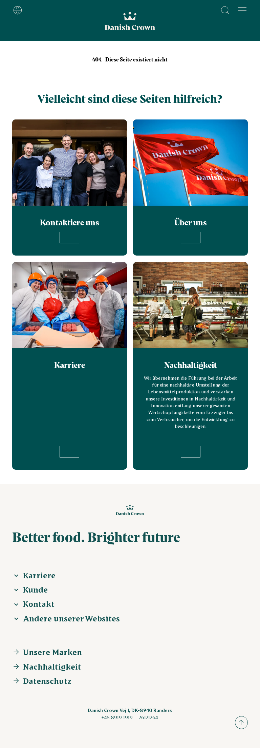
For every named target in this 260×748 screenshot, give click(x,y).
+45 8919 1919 (117, 717)
